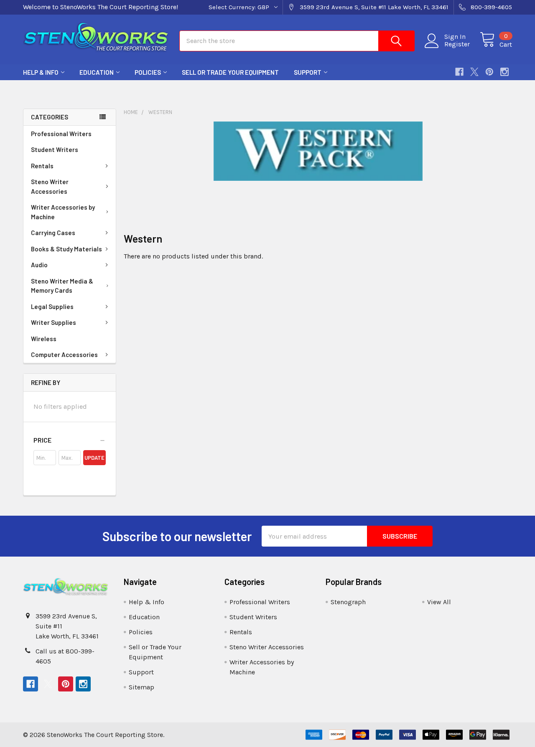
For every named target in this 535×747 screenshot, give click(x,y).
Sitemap (141, 687)
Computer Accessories (64, 354)
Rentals (42, 166)
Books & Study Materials (66, 249)
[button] (69, 440)
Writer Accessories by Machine (63, 211)
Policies (148, 72)
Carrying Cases (53, 232)
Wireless (43, 338)
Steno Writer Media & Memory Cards (62, 285)
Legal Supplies (52, 306)
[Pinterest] (489, 71)
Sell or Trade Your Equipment (230, 72)
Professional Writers (61, 133)
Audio (39, 264)
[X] (474, 71)
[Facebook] (459, 71)
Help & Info (41, 72)
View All (439, 602)
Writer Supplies (53, 322)
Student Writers (54, 149)
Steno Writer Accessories (50, 186)
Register (457, 44)
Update (94, 457)
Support (307, 72)
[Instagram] (504, 71)
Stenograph (348, 602)
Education (96, 72)
